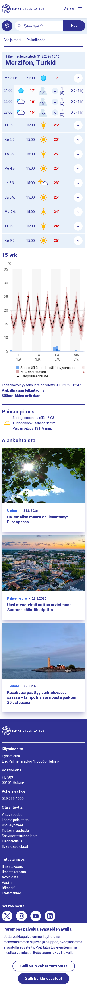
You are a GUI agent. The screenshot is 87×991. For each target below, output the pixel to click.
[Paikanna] (7, 25)
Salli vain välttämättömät (43, 966)
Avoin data (10, 877)
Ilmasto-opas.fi (13, 866)
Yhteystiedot (12, 814)
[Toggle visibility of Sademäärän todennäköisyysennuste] (47, 368)
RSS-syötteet (12, 825)
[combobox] (42, 26)
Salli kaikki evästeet (43, 978)
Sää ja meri (12, 40)
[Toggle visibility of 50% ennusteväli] (31, 372)
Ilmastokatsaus (14, 872)
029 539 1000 (13, 798)
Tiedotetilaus (12, 841)
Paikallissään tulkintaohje (23, 390)
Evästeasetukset (15, 846)
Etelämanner (11, 893)
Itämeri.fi (8, 888)
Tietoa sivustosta (15, 830)
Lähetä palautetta (15, 820)
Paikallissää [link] (35, 40)
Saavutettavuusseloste (20, 836)
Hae (74, 26)
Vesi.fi (7, 882)
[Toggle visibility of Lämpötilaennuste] (32, 376)
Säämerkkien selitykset (22, 396)
